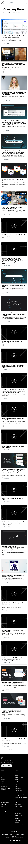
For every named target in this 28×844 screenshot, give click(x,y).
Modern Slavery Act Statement (5, 789)
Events (16, 809)
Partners (3, 779)
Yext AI (16, 792)
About (2, 773)
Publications (18, 804)
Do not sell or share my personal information (14, 837)
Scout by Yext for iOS (20, 795)
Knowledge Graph (19, 777)
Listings (16, 775)
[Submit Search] (25, 2)
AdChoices (16, 834)
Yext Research (18, 813)
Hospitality (3, 811)
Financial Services (5, 802)
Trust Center (18, 811)
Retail (2, 806)
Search (16, 786)
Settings (14, 836)
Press (2, 777)
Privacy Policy (5, 834)
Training (17, 822)
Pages (16, 784)
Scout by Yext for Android (21, 797)
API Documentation (19, 825)
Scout (16, 773)
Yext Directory (4, 786)
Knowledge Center (19, 815)
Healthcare (3, 804)
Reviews (17, 779)
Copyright (22, 834)
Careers (2, 775)
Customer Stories (19, 806)
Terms (11, 834)
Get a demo (6, 765)
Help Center (17, 820)
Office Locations (4, 784)
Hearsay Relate (18, 790)
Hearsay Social (18, 788)
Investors (3, 781)
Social (16, 781)
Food (2, 809)
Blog (16, 802)
